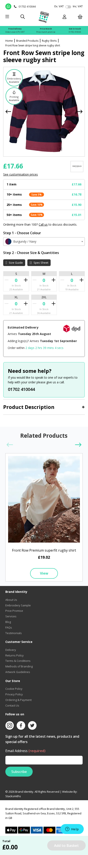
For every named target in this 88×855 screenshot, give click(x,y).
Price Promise (14, 611)
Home (9, 41)
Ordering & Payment (18, 700)
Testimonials (13, 633)
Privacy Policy (14, 694)
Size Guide (15, 263)
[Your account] (64, 17)
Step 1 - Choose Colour (22, 233)
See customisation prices (20, 174)
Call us (43, 224)
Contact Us (12, 705)
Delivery (10, 650)
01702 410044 (75, 32)
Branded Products (27, 41)
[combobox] (44, 241)
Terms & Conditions (18, 661)
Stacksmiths (13, 796)
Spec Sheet (40, 263)
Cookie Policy (13, 689)
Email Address (25, 750)
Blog (8, 622)
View (44, 573)
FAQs (8, 627)
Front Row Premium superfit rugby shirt (44, 550)
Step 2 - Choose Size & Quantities (31, 252)
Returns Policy (14, 655)
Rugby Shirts (49, 41)
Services (10, 616)
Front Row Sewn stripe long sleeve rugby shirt (32, 45)
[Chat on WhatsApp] (8, 6)
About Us (11, 600)
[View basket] (80, 17)
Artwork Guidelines (17, 672)
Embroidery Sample (18, 605)
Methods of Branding (19, 666)
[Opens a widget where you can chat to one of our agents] (72, 829)
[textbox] (43, 241)
